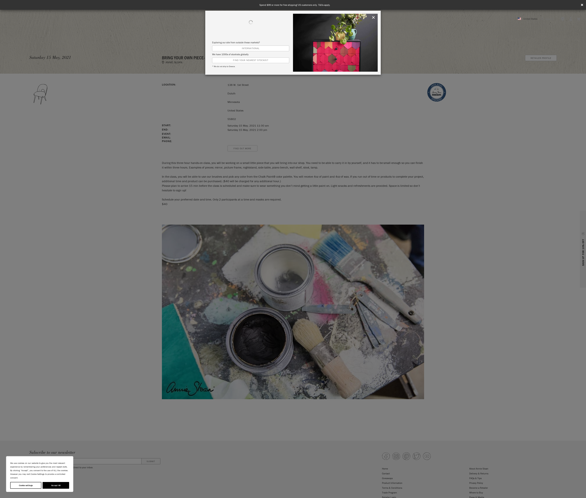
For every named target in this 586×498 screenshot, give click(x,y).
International (251, 48)
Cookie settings (26, 485)
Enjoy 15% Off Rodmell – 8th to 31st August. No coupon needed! (295, 5)
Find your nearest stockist (250, 60)
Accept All (55, 485)
